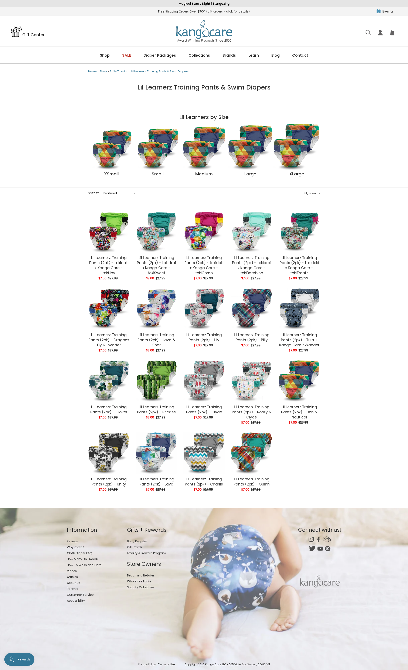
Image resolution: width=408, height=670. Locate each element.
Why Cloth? (75, 547)
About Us (73, 583)
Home (92, 71)
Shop (105, 55)
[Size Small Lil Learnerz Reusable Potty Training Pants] (158, 169)
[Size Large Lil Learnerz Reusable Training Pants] (250, 169)
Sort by (93, 193)
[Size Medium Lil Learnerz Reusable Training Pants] (204, 169)
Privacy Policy (147, 664)
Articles (72, 577)
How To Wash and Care (84, 565)
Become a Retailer (140, 575)
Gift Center (33, 34)
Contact (300, 55)
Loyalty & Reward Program (146, 553)
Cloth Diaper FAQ (79, 553)
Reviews (73, 541)
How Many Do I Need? (83, 559)
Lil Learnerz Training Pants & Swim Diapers (160, 71)
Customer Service (80, 595)
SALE (126, 55)
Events (388, 11)
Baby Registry (137, 541)
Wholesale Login (139, 581)
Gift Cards (134, 547)
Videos (72, 571)
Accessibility (76, 601)
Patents (72, 589)
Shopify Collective (140, 587)
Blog (275, 55)
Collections (199, 55)
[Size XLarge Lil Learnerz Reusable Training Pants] (296, 169)
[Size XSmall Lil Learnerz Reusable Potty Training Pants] (111, 169)
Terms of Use (166, 664)
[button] (397, 659)
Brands (229, 55)
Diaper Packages (159, 55)
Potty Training (119, 71)
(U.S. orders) (204, 11)
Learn (253, 55)
